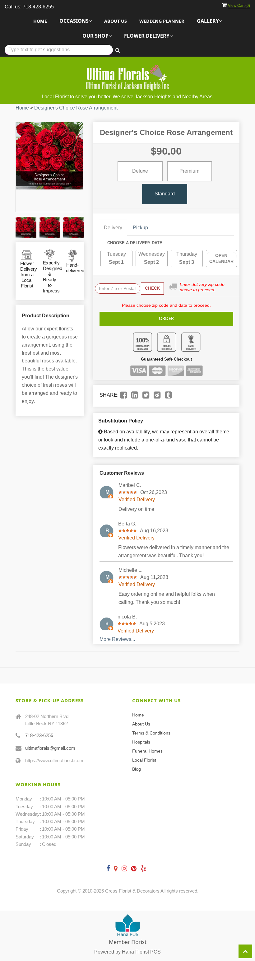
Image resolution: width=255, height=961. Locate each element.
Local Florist (144, 760)
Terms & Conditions (151, 732)
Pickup (140, 227)
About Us (115, 21)
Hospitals (141, 741)
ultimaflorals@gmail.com (50, 748)
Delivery (113, 227)
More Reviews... (117, 639)
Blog (136, 769)
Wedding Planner (161, 21)
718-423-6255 (39, 735)
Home (40, 21)
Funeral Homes (147, 751)
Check (152, 288)
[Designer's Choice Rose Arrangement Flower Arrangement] (26, 227)
